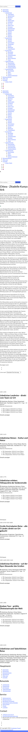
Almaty (10, 41)
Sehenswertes (7, 698)
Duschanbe (11, 63)
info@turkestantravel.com (10, 716)
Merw (9, 74)
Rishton (2, 489)
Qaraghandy (11, 49)
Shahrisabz (11, 20)
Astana (10, 39)
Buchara (10, 17)
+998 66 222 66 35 (8, 714)
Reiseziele (6, 11)
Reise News (6, 704)
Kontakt (5, 80)
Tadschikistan (9, 61)
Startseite (5, 9)
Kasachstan (8, 38)
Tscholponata (12, 55)
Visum (4, 706)
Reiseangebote (7, 77)
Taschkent (11, 14)
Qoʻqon (10, 23)
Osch (9, 60)
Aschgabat (11, 70)
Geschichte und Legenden (10, 702)
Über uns (5, 78)
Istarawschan (11, 66)
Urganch (10, 22)
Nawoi (10, 34)
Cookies (5, 707)
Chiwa (9, 19)
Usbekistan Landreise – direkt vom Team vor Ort (13, 396)
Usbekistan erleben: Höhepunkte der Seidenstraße (13, 481)
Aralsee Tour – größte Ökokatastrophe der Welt (11, 607)
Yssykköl (10, 53)
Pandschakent (12, 67)
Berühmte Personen (8, 701)
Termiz (10, 31)
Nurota (10, 36)
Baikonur (10, 47)
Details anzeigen (5, 415)
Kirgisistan (8, 50)
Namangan (11, 30)
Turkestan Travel (16, 728)
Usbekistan (8, 12)
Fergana (10, 27)
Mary (9, 72)
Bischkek (10, 52)
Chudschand (11, 64)
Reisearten (6, 674)
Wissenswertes (7, 699)
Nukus (10, 33)
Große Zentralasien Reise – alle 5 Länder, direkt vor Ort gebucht (13, 528)
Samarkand (11, 16)
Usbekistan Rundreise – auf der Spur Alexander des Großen (13, 564)
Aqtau (9, 45)
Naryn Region (12, 58)
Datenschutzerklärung (6, 729)
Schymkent (11, 42)
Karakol (10, 56)
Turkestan (11, 44)
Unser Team (8, 81)
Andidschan (11, 28)
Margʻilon (11, 25)
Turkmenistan (9, 69)
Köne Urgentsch (12, 75)
